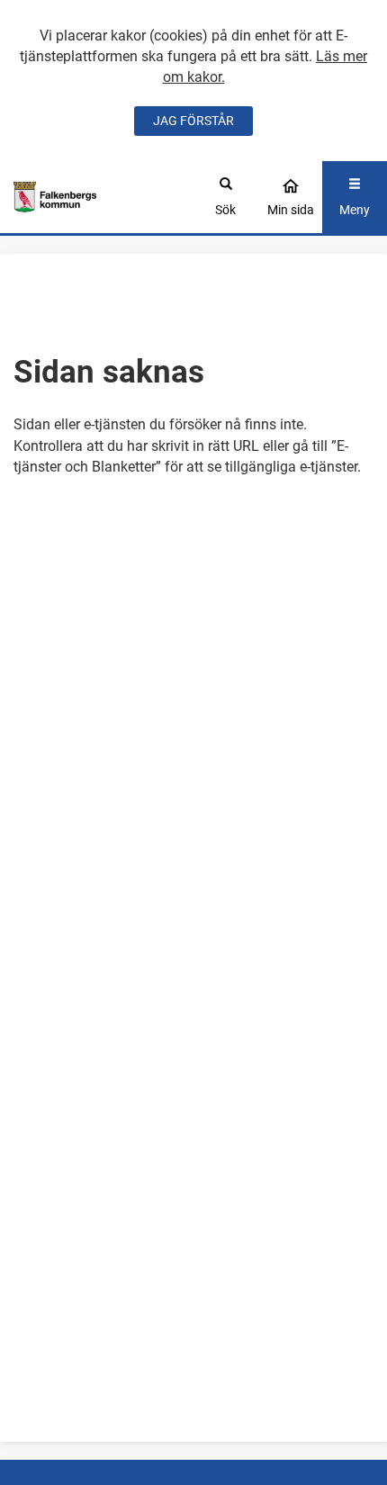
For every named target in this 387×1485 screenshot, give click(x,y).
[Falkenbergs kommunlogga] (55, 197)
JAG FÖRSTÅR (193, 120)
